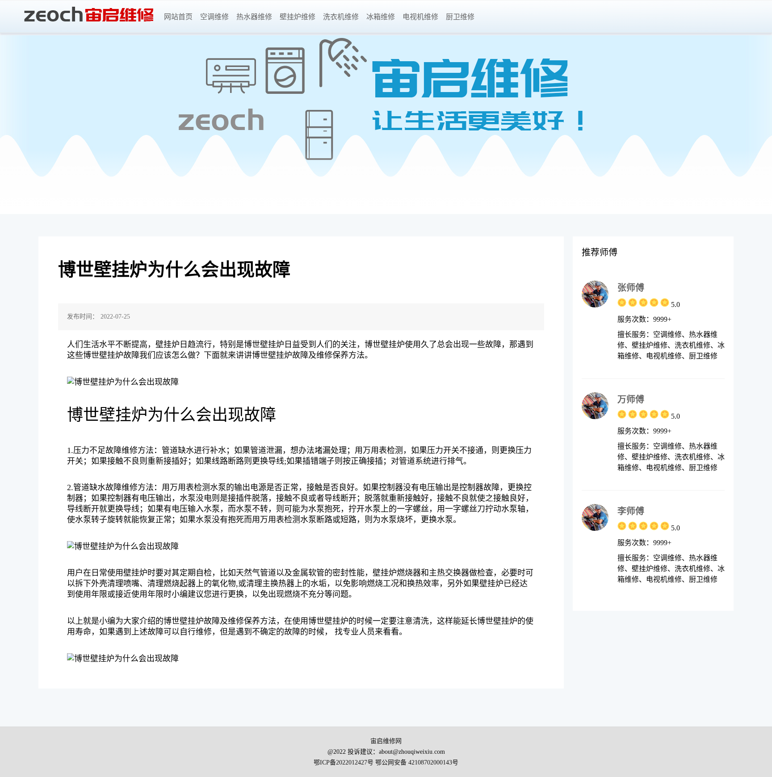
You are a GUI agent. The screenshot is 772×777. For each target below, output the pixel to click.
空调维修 (214, 17)
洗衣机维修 (341, 17)
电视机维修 (420, 17)
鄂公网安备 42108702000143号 (416, 762)
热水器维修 (254, 17)
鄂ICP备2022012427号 (343, 762)
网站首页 (178, 17)
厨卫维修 (460, 17)
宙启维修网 (386, 741)
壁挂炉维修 (297, 17)
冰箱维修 (380, 17)
